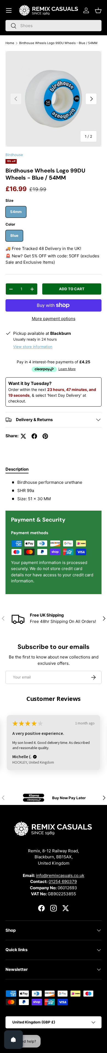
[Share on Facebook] (34, 436)
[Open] (13, 1039)
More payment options (53, 318)
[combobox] (53, 25)
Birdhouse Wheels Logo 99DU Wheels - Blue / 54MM (58, 43)
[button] (98, 10)
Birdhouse (14, 155)
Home (9, 43)
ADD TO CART (72, 289)
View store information (32, 346)
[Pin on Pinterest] (45, 436)
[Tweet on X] (23, 436)
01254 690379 (63, 881)
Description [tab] (17, 469)
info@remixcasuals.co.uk (60, 875)
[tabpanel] (53, 490)
